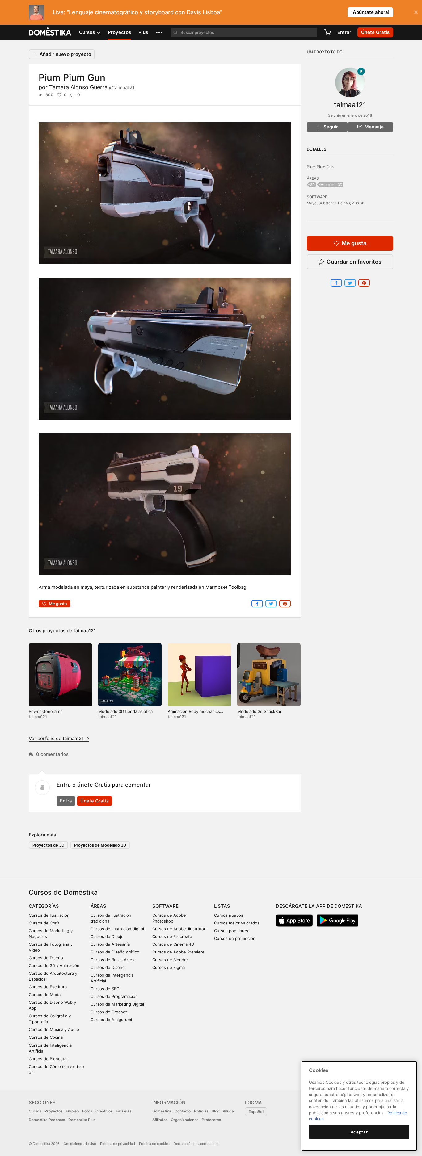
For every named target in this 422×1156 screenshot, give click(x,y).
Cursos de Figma (168, 967)
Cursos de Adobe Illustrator (178, 928)
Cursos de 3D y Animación (54, 965)
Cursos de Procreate (172, 936)
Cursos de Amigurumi (111, 1019)
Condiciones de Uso (80, 1143)
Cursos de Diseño (46, 957)
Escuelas (123, 1111)
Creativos (103, 1111)
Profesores (211, 1119)
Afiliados (159, 1119)
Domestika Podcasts (47, 1119)
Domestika (161, 1111)
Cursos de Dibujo (107, 936)
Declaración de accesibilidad (197, 1143)
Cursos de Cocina (46, 1037)
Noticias (201, 1111)
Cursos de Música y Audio (54, 1029)
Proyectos (119, 32)
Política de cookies (154, 1143)
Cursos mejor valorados (237, 922)
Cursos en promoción (234, 938)
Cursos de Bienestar (48, 1058)
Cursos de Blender (170, 959)
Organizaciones (184, 1119)
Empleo (72, 1111)
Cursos (35, 1111)
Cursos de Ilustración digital (117, 928)
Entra (66, 801)
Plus (143, 32)
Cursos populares (231, 930)
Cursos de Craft (44, 922)
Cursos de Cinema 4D (173, 944)
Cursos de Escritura (48, 986)
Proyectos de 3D (48, 845)
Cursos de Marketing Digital (117, 1004)
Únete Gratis (94, 801)
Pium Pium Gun (320, 167)
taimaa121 (85, 631)
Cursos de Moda (45, 994)
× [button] (416, 11)
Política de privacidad (117, 1143)
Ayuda (228, 1111)
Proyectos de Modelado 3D (100, 845)
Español (256, 1111)
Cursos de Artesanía (110, 944)
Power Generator (45, 711)
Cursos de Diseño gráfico (115, 951)
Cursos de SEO (105, 988)
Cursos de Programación (114, 996)
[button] (159, 32)
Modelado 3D (331, 184)
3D (312, 184)
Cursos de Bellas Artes (112, 959)
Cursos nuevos (228, 915)
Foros (87, 1111)
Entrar (344, 32)
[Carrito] (327, 32)
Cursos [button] (87, 32)
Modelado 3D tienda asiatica (125, 711)
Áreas (98, 906)
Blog (215, 1111)
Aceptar (359, 1131)
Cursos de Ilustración (49, 915)
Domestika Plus (81, 1119)
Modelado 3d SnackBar (259, 711)
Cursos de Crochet (109, 1011)
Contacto (183, 1111)
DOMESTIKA (50, 32)
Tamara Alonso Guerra (91, 87)
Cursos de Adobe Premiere (178, 951)
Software (165, 906)
